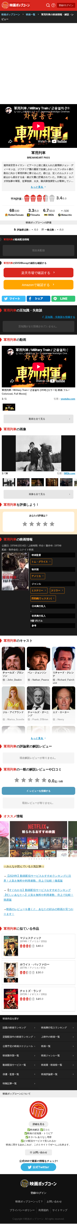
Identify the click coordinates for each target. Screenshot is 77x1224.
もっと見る (37, 187)
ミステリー (37, 590)
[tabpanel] (38, 839)
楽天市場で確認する (35, 273)
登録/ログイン (66, 5)
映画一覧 (30, 14)
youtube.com (68, 398)
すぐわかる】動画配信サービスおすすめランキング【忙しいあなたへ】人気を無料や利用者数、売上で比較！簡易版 (38, 894)
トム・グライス (40, 561)
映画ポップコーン (10, 14)
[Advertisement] (38, 63)
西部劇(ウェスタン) (42, 598)
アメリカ (36, 576)
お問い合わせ (40, 1152)
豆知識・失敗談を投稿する (59, 317)
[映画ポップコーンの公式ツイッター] (38, 1167)
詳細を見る (38, 1124)
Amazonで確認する (36, 285)
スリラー (55, 590)
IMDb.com (69, 473)
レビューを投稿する (39, 791)
